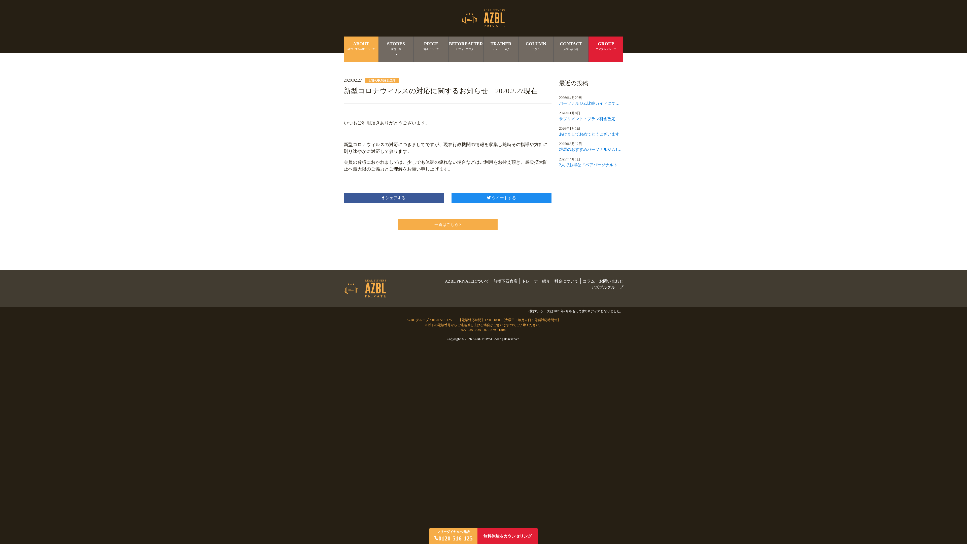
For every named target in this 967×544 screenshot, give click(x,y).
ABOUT (361, 46)
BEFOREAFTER (466, 46)
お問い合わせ (611, 281)
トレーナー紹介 (536, 281)
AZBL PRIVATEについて (467, 281)
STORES (396, 46)
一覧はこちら (446, 224)
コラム (589, 281)
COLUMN (536, 46)
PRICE (431, 46)
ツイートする (503, 198)
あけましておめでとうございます (589, 134)
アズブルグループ (607, 287)
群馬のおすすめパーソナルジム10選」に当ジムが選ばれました (591, 149)
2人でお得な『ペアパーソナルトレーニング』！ (591, 165)
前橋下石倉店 (505, 281)
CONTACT (571, 46)
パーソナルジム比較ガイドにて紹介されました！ (591, 103)
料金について (566, 281)
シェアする (394, 198)
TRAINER (501, 46)
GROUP (606, 46)
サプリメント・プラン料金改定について (591, 119)
